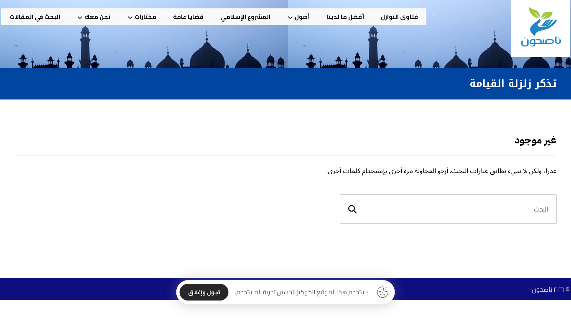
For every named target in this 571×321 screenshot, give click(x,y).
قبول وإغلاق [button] (204, 292)
